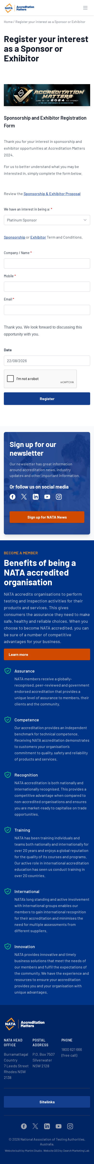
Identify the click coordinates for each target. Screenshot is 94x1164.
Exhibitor (38, 237)
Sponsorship (14, 237)
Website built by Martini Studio (23, 1150)
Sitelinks (47, 1101)
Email (9, 299)
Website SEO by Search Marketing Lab (66, 1150)
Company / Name (18, 253)
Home (8, 22)
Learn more (18, 654)
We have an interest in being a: (28, 209)
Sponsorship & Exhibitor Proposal (52, 193)
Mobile (10, 276)
